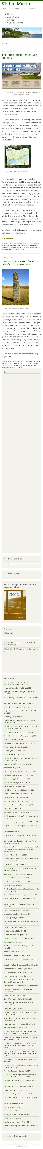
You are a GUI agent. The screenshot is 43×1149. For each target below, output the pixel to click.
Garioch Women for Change (13, 999)
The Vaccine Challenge (11, 783)
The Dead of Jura (9, 885)
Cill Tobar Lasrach (26, 363)
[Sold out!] (8, 633)
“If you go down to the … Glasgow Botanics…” (19, 692)
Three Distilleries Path (12, 249)
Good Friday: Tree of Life (12, 955)
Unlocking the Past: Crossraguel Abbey (17, 965)
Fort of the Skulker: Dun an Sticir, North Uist (18, 899)
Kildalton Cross (26, 245)
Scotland (19, 243)
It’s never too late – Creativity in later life (17, 826)
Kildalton (19, 365)
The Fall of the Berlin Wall (12, 927)
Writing (30, 243)
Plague (24, 365)
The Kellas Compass (10, 1071)
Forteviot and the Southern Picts (14, 743)
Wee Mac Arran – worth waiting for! (15, 895)
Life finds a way (9, 786)
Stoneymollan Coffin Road (12, 764)
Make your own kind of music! (14, 703)
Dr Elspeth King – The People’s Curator (17, 698)
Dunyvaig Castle (12, 245)
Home (10, 14)
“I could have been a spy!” (12, 790)
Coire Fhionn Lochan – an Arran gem (16, 736)
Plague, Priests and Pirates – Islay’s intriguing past (20, 263)
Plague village (13, 247)
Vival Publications (15, 22)
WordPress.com (21, 1146)
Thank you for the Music (12, 775)
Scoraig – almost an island (12, 972)
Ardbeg (4, 245)
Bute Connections (10, 931)
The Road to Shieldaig (11, 878)
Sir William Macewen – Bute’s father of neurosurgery (21, 816)
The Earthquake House (11, 747)
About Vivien (13, 17)
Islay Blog (12, 365)
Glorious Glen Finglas (11, 1094)
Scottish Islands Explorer (27, 361)
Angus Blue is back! (10, 865)
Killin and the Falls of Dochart (13, 938)
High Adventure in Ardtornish (13, 801)
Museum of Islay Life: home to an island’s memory (20, 904)
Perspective (8, 995)
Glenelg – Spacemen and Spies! (14, 1115)
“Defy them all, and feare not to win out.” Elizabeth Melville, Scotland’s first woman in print (20, 1052)
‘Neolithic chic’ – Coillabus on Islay (15, 986)
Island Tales (8, 768)
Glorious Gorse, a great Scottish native (17, 1126)
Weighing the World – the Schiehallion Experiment (20, 1059)
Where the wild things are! (12, 1028)
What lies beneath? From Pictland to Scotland (19, 959)
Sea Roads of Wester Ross (12, 882)
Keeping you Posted (10, 976)
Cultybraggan (8, 751)
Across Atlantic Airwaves (12, 794)
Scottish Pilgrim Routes (11, 754)
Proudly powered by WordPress (14, 1144)
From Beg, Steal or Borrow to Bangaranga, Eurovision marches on (18, 683)
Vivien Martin (17, 3)
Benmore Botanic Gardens (13, 688)
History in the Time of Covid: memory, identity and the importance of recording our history (21, 848)
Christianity (16, 363)
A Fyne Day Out (9, 918)
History (10, 243)
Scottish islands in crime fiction (14, 732)
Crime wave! (8, 1107)
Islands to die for (9, 952)
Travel (25, 243)
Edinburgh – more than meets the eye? (17, 921)
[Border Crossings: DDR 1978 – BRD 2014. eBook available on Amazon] (15, 620)
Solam (20, 247)
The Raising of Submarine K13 (14, 1086)
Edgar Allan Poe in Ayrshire (13, 707)
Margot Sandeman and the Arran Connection (19, 711)
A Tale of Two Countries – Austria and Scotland (19, 720)
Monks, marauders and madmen (15, 1024)
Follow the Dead (9, 1103)
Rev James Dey (8, 1118)
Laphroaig (5, 247)
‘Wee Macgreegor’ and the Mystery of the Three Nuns (21, 946)
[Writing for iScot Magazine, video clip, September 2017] (21, 658)
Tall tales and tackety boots (13, 969)
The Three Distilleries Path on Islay (20, 56)
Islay (19, 245)
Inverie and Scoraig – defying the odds (17, 822)
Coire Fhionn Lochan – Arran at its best (17, 1098)
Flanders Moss (8, 942)
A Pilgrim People (9, 831)
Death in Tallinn (9, 855)
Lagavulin (34, 245)
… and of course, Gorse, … (12, 1122)
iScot (14, 243)
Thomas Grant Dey (10, 1090)
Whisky (22, 249)
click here (17, 574)
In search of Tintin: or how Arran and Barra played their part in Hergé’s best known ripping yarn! (21, 1044)
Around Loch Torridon (11, 874)
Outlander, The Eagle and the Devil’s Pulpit (18, 989)
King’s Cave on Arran (11, 809)
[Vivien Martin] (22, 38)
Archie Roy (7, 717)
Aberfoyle (7, 1111)
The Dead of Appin (10, 779)
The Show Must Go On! (11, 797)
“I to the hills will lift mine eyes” (14, 771)
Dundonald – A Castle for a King (14, 812)
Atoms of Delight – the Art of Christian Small (18, 1003)
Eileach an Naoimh (10, 740)
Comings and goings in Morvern (14, 805)
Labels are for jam (10, 1009)
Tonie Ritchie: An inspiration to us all (16, 835)
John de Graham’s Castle (12, 914)
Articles (10, 20)
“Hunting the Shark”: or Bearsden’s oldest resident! (21, 758)
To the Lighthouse (10, 935)
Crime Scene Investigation (12, 910)
